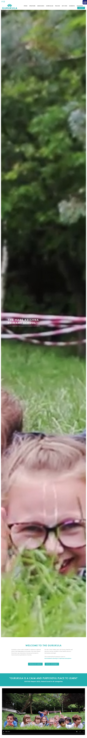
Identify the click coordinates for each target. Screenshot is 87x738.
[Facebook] (2, 2)
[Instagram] (4, 2)
